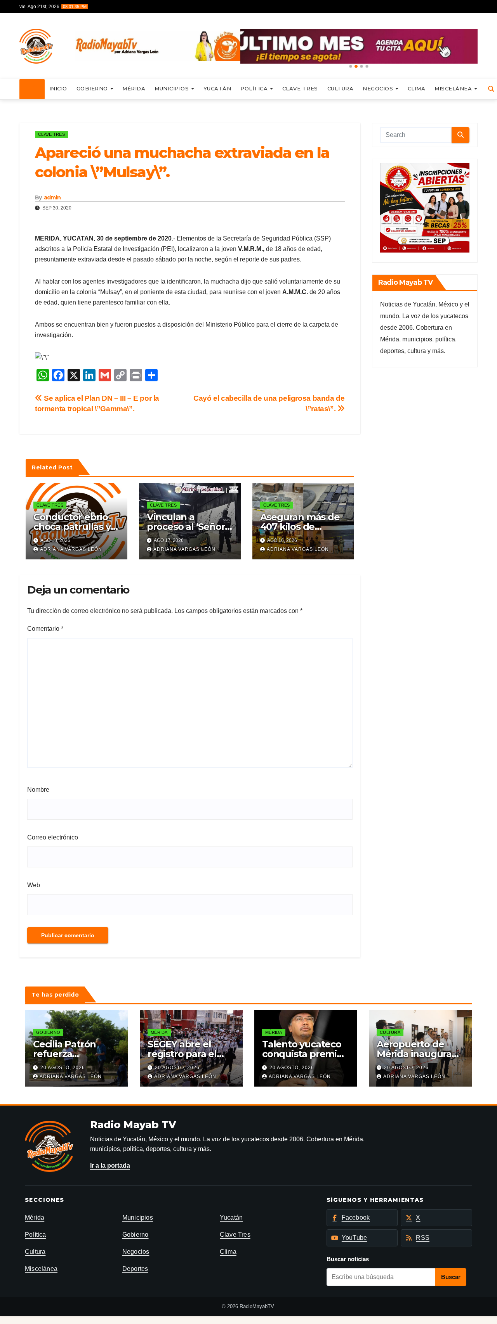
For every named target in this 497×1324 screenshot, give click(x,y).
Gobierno (93, 88)
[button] (350, 66)
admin (52, 197)
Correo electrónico (52, 837)
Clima (417, 88)
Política (254, 88)
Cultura (340, 88)
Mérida (133, 88)
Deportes (135, 1268)
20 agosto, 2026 (62, 1067)
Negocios (379, 88)
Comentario (45, 628)
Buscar (451, 1277)
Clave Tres (300, 88)
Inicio (58, 88)
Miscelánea (454, 88)
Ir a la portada (110, 1165)
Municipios (173, 88)
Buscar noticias (348, 1259)
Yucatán (217, 88)
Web (33, 885)
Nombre (38, 789)
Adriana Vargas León (71, 549)
